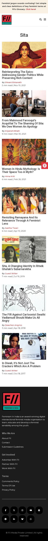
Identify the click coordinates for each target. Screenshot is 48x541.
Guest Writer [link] (11, 273)
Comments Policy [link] (10, 481)
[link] (44, 165)
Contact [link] (6, 442)
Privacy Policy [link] (8, 490)
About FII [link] (6, 438)
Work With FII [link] (8, 468)
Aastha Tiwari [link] (11, 228)
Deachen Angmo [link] (13, 325)
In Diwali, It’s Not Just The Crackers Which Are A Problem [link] (21, 364)
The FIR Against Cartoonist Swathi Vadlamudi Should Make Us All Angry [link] (23, 317)
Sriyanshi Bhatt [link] (12, 131)
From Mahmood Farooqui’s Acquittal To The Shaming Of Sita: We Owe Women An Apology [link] (23, 123)
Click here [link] (30, 9)
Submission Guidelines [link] (12, 447)
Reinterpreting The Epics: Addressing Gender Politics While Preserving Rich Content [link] (23, 75)
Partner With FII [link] (10, 464)
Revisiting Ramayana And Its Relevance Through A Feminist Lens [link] (21, 220)
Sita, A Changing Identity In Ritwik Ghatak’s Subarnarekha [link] (23, 267)
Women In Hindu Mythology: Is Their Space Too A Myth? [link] (21, 170)
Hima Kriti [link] (10, 176)
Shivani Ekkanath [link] (13, 82)
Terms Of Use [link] (8, 485)
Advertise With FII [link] (10, 460)
